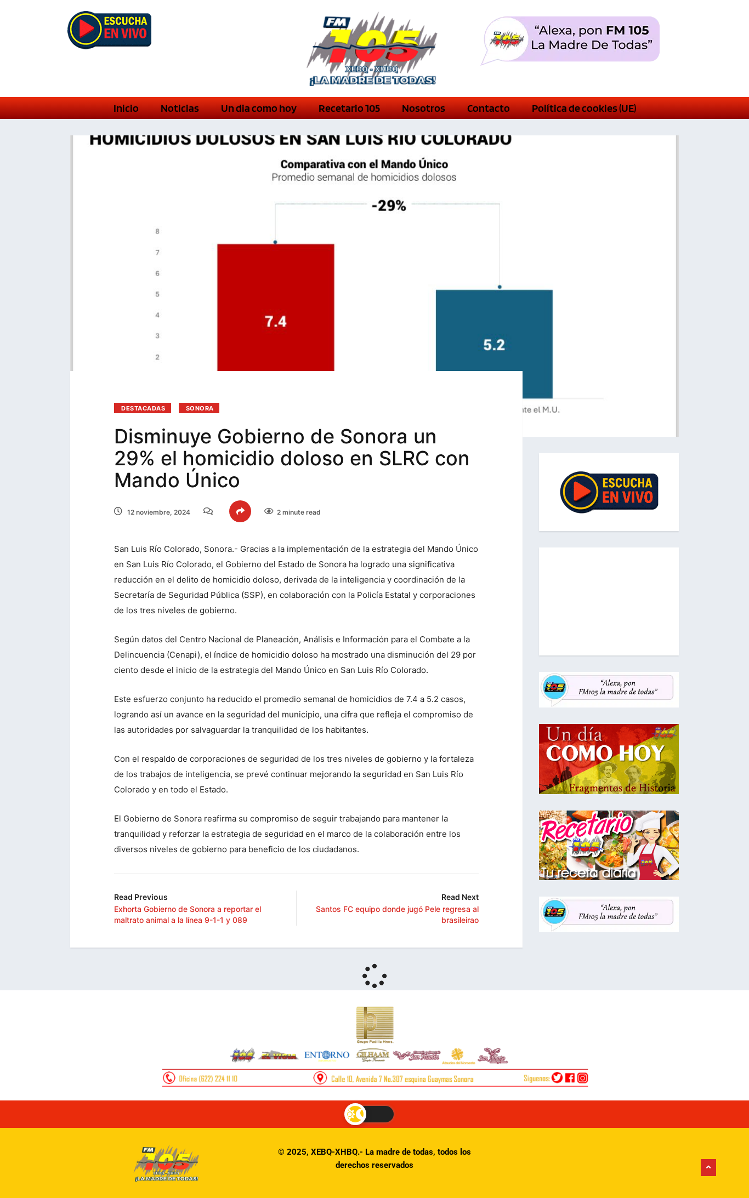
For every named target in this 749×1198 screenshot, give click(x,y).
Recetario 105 (349, 107)
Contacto (488, 107)
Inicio (126, 107)
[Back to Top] (708, 1168)
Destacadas (143, 408)
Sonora (200, 408)
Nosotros (423, 107)
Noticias (180, 107)
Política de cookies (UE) (584, 107)
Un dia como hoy (259, 107)
